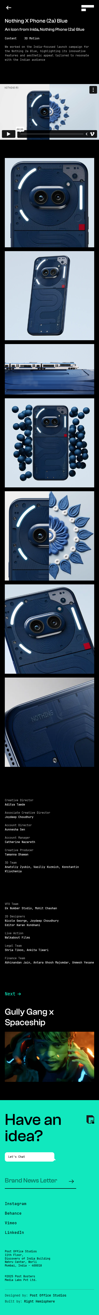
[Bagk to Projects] (8, 8)
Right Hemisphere (39, 1301)
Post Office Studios (48, 1295)
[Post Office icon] (90, 1120)
